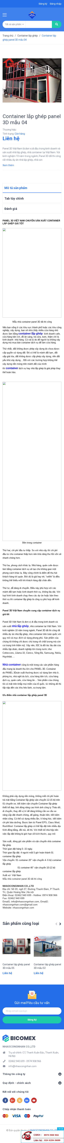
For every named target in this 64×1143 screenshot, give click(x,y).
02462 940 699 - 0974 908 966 (25, 1061)
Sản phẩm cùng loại (21, 923)
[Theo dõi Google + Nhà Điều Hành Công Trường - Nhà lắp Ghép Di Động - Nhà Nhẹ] (12, 1100)
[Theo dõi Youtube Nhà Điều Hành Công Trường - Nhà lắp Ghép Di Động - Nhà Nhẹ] (34, 1100)
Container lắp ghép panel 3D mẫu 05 (16, 966)
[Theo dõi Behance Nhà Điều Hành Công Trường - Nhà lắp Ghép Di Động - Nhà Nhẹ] (27, 1100)
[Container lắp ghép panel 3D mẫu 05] (16, 946)
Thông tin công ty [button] (14, 1074)
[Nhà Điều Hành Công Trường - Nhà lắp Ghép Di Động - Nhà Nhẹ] (19, 1038)
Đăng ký (32, 1019)
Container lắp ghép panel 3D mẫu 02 (47, 966)
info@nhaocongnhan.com (23, 1066)
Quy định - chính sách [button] (17, 1082)
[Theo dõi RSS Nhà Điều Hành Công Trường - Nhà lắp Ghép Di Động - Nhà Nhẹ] (19, 1100)
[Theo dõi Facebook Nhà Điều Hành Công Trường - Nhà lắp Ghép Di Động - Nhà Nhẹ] (5, 1100)
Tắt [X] (60, 1129)
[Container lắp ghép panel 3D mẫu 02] (48, 946)
